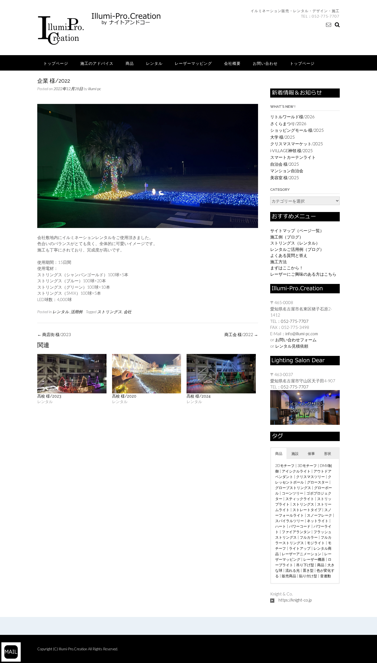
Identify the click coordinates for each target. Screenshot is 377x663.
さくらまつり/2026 (288, 123)
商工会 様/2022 (241, 334)
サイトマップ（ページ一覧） (297, 230)
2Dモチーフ (284, 465)
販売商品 (289, 576)
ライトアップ (299, 548)
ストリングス (109, 311)
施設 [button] (295, 453)
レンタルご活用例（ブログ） (297, 249)
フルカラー (309, 537)
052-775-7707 (325, 16)
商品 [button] (278, 453)
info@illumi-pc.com (301, 333)
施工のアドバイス (96, 63)
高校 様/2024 (199, 396)
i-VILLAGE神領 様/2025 (291, 150)
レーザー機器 (314, 559)
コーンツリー (292, 493)
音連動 (325, 576)
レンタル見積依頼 (291, 345)
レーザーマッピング (193, 63)
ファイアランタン (296, 532)
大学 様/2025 (282, 137)
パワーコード (299, 526)
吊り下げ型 (305, 565)
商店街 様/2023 (54, 334)
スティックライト (299, 498)
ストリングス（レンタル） (295, 242)
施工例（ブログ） (286, 236)
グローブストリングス (293, 487)
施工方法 (278, 261)
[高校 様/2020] (146, 373)
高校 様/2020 (124, 396)
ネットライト (317, 521)
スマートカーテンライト (293, 157)
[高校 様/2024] (221, 373)
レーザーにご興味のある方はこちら (303, 274)
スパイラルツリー (289, 521)
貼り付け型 (308, 576)
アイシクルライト (296, 471)
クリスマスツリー (310, 476)
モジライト (316, 543)
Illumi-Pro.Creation (73, 649)
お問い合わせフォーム (296, 339)
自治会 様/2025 (284, 164)
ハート (280, 526)
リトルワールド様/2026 (292, 116)
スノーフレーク (319, 515)
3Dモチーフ (307, 465)
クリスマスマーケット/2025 (296, 143)
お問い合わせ (265, 63)
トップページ (55, 63)
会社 (127, 311)
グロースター (317, 482)
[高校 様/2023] (72, 373)
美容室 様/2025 (284, 177)
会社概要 (232, 63)
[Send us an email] (328, 24)
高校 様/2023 (49, 396)
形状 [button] (327, 453)
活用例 (76, 311)
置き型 (308, 570)
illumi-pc (94, 88)
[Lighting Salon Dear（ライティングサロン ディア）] (305, 406)
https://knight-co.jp (295, 599)
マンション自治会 (286, 170)
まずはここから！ (286, 267)
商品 (130, 63)
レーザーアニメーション (301, 554)
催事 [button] (311, 453)
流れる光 (292, 570)
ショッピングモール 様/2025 (297, 130)
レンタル (154, 63)
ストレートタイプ (307, 510)
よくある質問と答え (288, 255)
